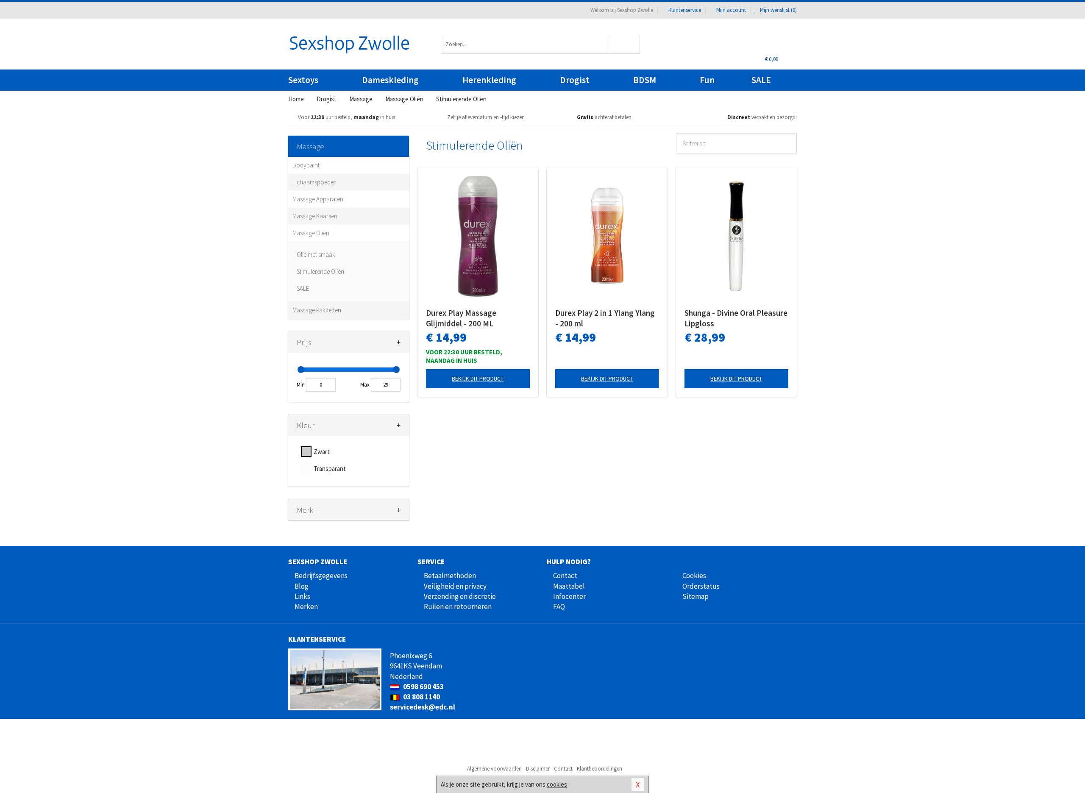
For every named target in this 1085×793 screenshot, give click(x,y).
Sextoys (303, 80)
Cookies (694, 575)
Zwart (322, 452)
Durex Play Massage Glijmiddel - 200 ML (461, 318)
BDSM (644, 80)
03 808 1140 (421, 696)
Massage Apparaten (317, 199)
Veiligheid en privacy (455, 586)
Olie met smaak (316, 254)
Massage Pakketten (316, 310)
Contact (565, 575)
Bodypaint (306, 165)
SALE (761, 80)
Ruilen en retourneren (458, 606)
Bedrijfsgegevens (321, 575)
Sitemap (695, 596)
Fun (707, 80)
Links (302, 596)
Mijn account (731, 10)
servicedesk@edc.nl (422, 707)
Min (301, 384)
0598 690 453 (423, 686)
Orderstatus (701, 586)
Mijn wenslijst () (778, 10)
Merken (306, 606)
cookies (557, 784)
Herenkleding (489, 80)
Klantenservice (684, 10)
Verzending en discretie (460, 596)
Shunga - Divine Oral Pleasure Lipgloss (735, 318)
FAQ (559, 606)
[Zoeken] (625, 44)
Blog (302, 586)
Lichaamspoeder (314, 182)
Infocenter (569, 596)
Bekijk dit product (478, 378)
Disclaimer (538, 768)
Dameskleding (390, 80)
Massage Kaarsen (314, 216)
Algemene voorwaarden (494, 768)
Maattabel (569, 586)
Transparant (330, 469)
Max (365, 384)
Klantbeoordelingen (599, 768)
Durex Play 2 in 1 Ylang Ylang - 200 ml (605, 318)
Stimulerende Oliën (320, 271)
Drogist (575, 80)
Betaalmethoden (450, 575)
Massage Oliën (310, 233)
